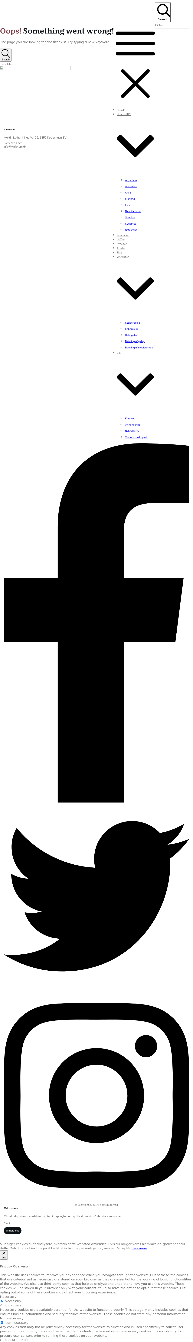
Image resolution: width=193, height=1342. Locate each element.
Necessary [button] (8, 1296)
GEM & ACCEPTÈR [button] (15, 1340)
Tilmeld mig (12, 1230)
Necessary (13, 1301)
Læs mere (139, 1248)
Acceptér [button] (123, 1248)
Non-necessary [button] (12, 1318)
